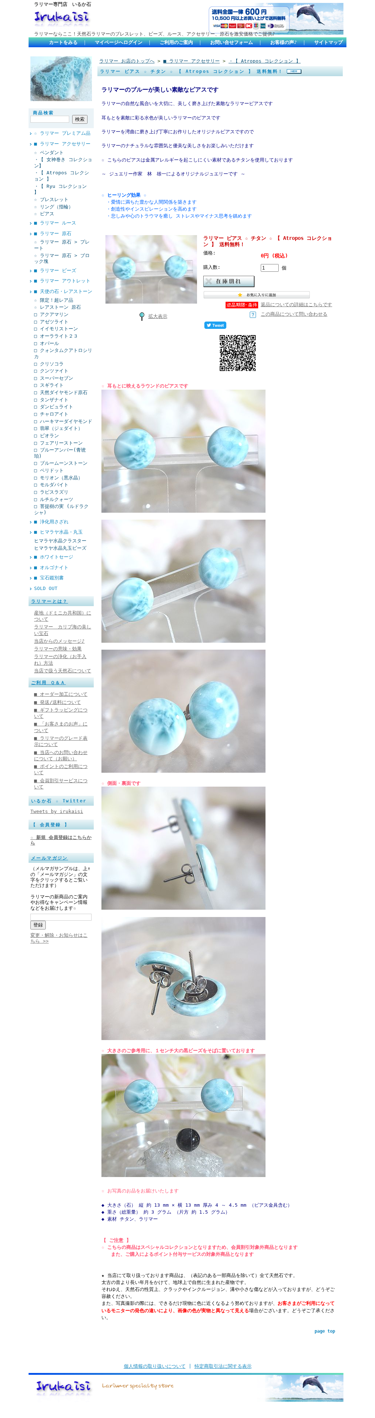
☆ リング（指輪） (53, 206)
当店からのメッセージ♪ (59, 641)
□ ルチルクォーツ (53, 499)
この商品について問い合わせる (294, 314)
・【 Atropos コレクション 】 (61, 176)
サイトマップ (328, 42)
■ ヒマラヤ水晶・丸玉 (58, 532)
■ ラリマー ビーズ (55, 270)
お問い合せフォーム (231, 42)
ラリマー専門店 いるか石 (62, 4)
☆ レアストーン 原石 (57, 307)
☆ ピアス (44, 213)
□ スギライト (49, 385)
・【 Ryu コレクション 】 (60, 189)
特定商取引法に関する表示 (223, 1366)
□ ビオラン (46, 435)
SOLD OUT (45, 588)
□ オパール (46, 343)
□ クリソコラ (49, 364)
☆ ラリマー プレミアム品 (62, 133)
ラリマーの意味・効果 (58, 649)
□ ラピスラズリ (51, 492)
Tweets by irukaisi (56, 811)
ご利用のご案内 (176, 42)
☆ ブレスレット (51, 199)
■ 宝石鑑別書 (49, 577)
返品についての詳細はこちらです (296, 304)
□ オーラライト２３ (56, 336)
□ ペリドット (49, 470)
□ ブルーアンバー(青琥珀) (60, 453)
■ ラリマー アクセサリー (62, 143)
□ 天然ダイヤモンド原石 (61, 392)
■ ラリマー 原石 (52, 233)
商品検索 (43, 112)
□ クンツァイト (51, 371)
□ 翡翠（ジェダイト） (58, 428)
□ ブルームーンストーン (61, 463)
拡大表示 (157, 316)
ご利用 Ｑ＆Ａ (48, 682)
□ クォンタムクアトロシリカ (63, 353)
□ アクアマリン (51, 314)
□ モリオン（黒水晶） (58, 477)
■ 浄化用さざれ (51, 521)
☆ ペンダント (49, 152)
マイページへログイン (118, 42)
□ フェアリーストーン (58, 443)
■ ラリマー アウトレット (62, 280)
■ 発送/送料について (57, 702)
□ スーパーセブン (53, 378)
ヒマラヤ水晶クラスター (60, 540)
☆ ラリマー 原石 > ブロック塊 (62, 258)
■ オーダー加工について (61, 694)
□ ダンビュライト (53, 406)
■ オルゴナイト (51, 567)
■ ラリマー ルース (55, 223)
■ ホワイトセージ (53, 557)
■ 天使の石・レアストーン (63, 291)
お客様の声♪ (283, 42)
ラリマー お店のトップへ (127, 61)
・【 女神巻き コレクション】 (63, 162)
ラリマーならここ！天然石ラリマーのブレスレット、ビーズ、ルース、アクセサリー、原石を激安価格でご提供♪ (154, 34)
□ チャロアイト (51, 414)
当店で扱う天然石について (62, 670)
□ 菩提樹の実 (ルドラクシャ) (61, 509)
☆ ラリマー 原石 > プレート (62, 245)
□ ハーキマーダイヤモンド (63, 421)
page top (325, 1331)
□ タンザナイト (51, 399)
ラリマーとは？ (49, 601)
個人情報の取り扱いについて (155, 1366)
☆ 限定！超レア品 (53, 300)
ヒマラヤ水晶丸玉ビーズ (60, 548)
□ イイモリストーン (56, 328)
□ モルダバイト (51, 484)
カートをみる (63, 42)
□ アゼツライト (51, 321)
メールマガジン (49, 858)
